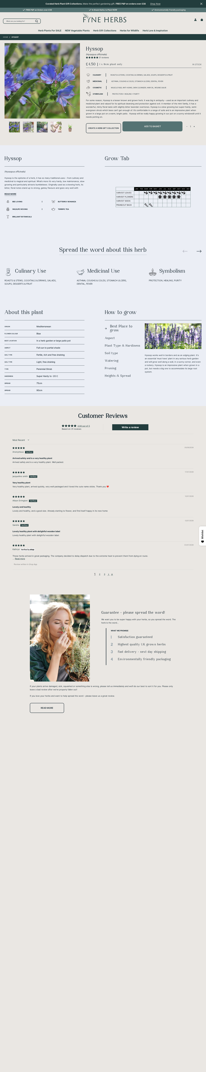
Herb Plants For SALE (49, 30)
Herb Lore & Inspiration (155, 30)
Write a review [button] (130, 427)
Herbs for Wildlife (129, 30)
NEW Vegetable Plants (77, 30)
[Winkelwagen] (202, 19)
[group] (37, 10)
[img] (19, 448)
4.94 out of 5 (84, 426)
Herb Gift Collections (104, 30)
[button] (92, 57)
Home (5, 37)
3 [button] (104, 574)
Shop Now (155, 3)
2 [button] (99, 574)
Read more (47, 708)
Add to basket (152, 126)
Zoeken (36, 21)
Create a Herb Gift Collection (103, 128)
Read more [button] (20, 558)
